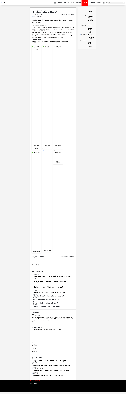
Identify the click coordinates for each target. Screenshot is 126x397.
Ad (32, 342)
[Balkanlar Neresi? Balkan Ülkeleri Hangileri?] (85, 15)
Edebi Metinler (71, 2)
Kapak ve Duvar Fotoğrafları (91, 30)
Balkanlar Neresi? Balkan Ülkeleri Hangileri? (52, 276)
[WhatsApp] (37, 259)
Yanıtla (33, 321)
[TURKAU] (3, 2)
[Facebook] (32, 259)
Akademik (78, 2)
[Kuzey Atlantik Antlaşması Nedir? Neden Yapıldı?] (37, 358)
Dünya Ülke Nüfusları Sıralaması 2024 (50, 282)
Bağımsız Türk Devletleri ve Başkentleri (50, 292)
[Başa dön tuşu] (0, 393)
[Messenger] (35, 259)
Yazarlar (60, 2)
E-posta (33, 344)
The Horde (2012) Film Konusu (91, 36)
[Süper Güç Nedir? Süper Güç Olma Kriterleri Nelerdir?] (37, 368)
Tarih (65, 2)
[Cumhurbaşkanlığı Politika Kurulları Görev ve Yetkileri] (36, 363)
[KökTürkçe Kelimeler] (84, 10)
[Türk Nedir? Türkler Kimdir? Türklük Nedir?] (35, 373)
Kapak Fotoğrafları (33, 383)
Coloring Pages (33, 381)
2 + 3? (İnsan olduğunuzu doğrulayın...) (40, 349)
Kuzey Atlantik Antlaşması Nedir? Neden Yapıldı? (49, 361)
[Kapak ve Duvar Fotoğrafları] (87, 26)
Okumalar (98, 2)
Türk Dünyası (92, 2)
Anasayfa (34, 10)
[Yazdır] (40, 259)
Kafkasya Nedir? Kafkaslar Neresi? (48, 287)
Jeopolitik (84, 2)
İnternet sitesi (34, 345)
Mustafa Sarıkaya (38, 265)
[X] (33, 259)
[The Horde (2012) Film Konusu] (85, 34)
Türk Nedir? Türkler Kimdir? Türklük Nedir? (47, 375)
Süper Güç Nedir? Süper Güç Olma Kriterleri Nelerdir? (51, 370)
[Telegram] (38, 259)
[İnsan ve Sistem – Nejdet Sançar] (84, 40)
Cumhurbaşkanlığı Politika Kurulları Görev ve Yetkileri (51, 366)
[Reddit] (34, 259)
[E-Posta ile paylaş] (39, 259)
